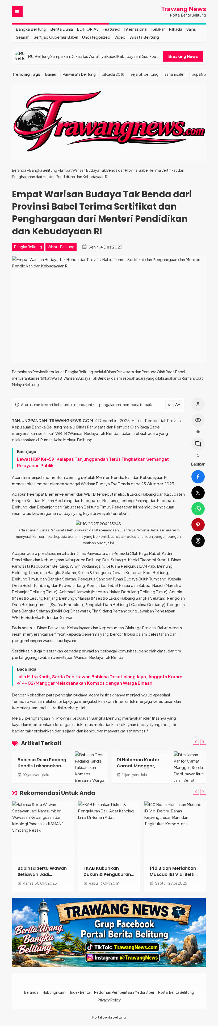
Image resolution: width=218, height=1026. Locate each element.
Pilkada (175, 28)
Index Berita (80, 992)
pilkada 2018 (113, 74)
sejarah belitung (144, 74)
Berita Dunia (61, 28)
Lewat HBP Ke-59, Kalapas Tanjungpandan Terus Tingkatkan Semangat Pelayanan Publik (93, 462)
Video (119, 36)
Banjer (51, 74)
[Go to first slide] (203, 742)
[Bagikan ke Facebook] (198, 476)
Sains (191, 28)
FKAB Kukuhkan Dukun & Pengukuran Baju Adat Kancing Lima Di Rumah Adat (107, 877)
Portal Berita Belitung (176, 992)
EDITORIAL (87, 28)
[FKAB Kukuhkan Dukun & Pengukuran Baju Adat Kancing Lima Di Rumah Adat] (109, 830)
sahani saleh (175, 74)
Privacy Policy (109, 1000)
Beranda (31, 992)
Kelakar (158, 28)
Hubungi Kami (54, 992)
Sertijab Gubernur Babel (55, 36)
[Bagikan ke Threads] (198, 540)
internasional (135, 28)
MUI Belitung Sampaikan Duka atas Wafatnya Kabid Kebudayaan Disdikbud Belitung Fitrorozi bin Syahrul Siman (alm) (93, 56)
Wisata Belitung (144, 36)
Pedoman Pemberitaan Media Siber (124, 992)
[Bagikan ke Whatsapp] (198, 508)
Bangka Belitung (31, 28)
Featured (111, 28)
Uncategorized (96, 36)
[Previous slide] (196, 742)
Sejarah (23, 36)
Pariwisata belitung (79, 74)
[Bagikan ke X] (198, 492)
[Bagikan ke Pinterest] (198, 524)
